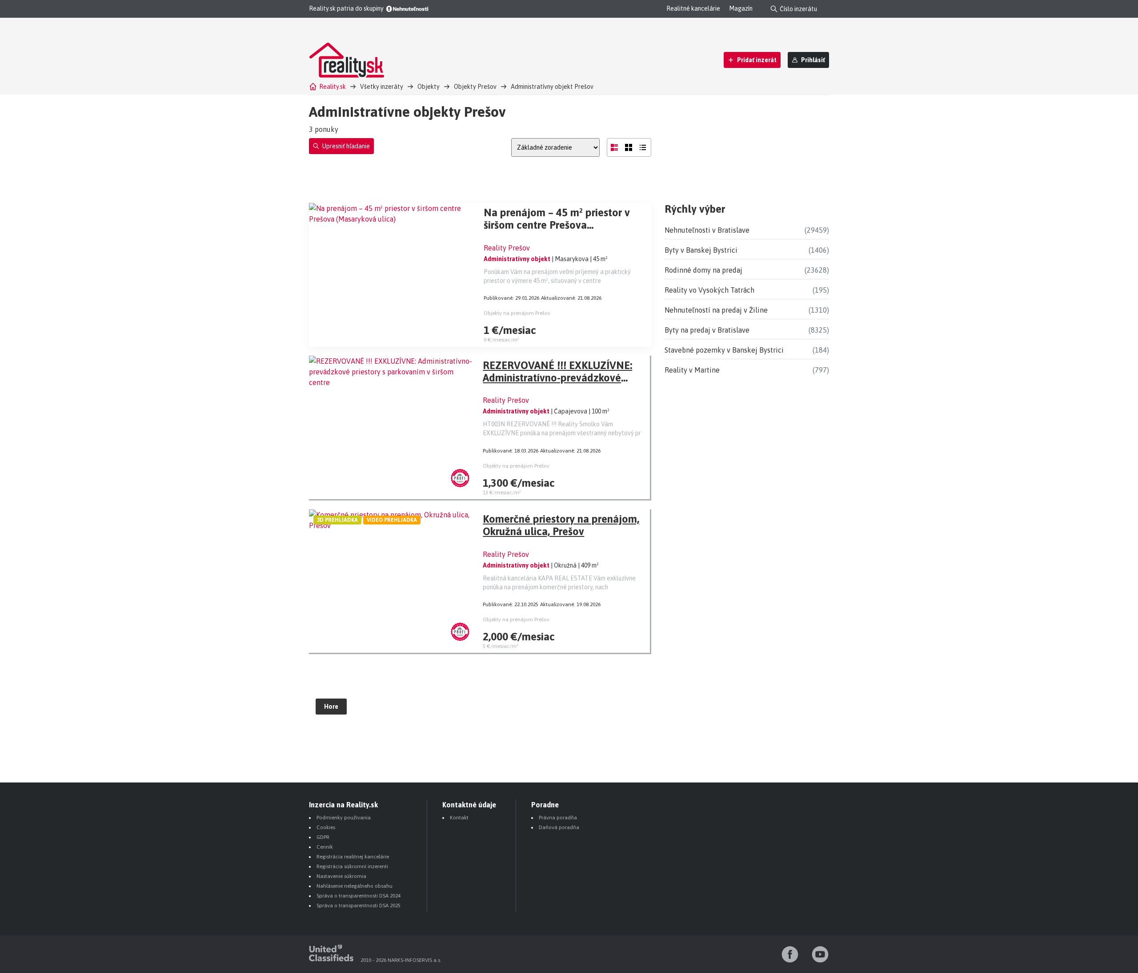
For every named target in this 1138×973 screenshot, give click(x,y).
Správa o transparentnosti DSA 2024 (359, 896)
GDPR (323, 837)
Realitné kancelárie (693, 8)
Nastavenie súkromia (341, 876)
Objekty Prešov (475, 86)
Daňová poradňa (559, 827)
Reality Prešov (507, 248)
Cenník (325, 847)
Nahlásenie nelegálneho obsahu (355, 886)
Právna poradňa (558, 817)
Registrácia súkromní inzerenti (352, 866)
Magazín (741, 8)
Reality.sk (332, 86)
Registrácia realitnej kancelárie (353, 857)
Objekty (428, 86)
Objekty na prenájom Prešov (517, 313)
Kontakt (459, 817)
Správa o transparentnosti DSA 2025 (359, 905)
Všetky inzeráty (381, 86)
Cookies (326, 827)
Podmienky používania (344, 817)
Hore (331, 706)
